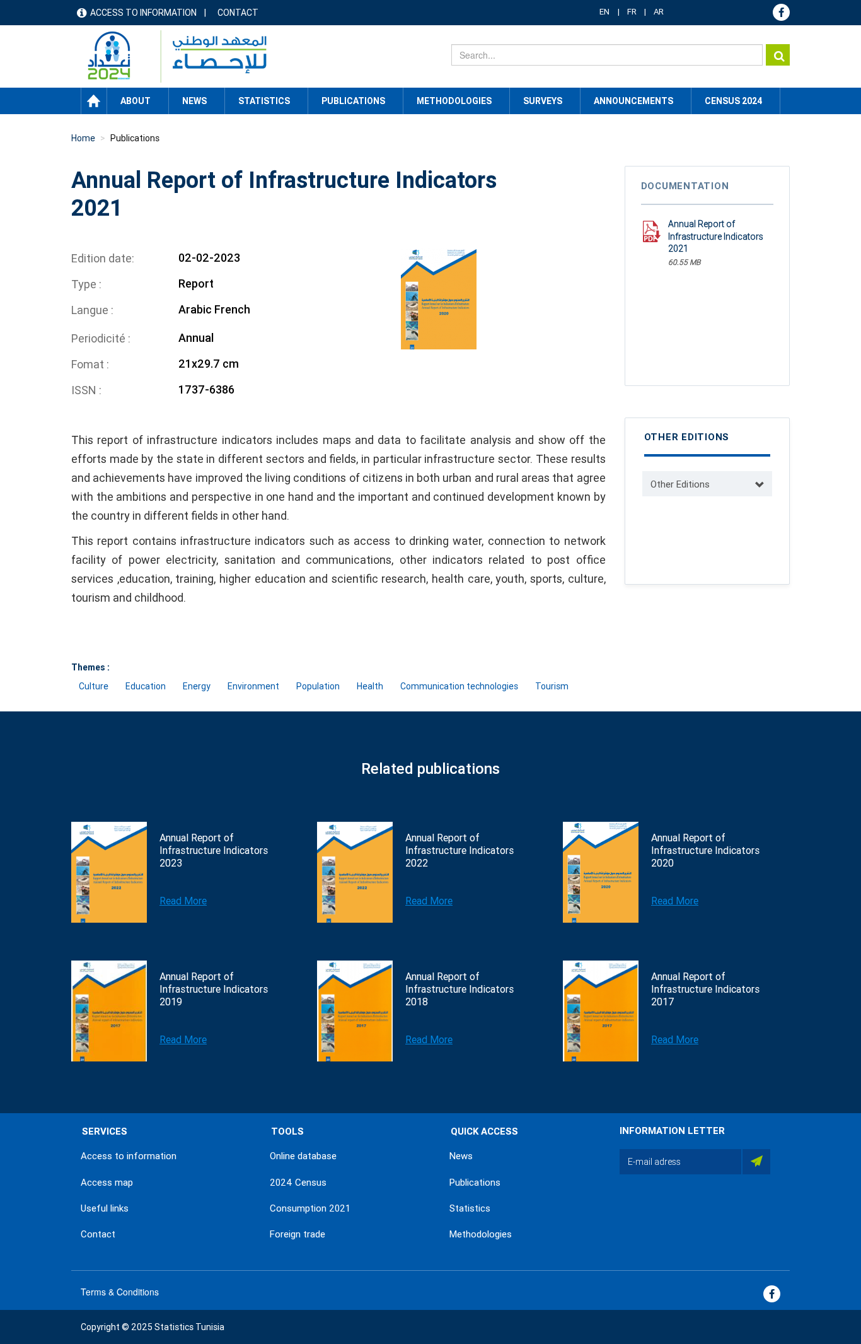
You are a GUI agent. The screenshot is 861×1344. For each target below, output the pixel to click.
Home (94, 101)
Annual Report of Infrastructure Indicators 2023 (213, 850)
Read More (183, 901)
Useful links (105, 1208)
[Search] (778, 55)
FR (632, 11)
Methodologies (480, 1234)
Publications (353, 101)
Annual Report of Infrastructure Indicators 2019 (213, 989)
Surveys (542, 101)
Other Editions (680, 484)
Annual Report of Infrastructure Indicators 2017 (705, 989)
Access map (107, 1182)
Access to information (143, 13)
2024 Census (298, 1182)
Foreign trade (297, 1234)
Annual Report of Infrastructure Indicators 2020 (705, 850)
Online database (303, 1156)
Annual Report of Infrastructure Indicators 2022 (459, 850)
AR (659, 11)
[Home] (171, 56)
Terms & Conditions (120, 1291)
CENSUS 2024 (733, 101)
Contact (237, 13)
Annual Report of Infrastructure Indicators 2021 (715, 236)
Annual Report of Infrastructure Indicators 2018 (459, 989)
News (461, 1156)
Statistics (469, 1208)
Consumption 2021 (310, 1208)
